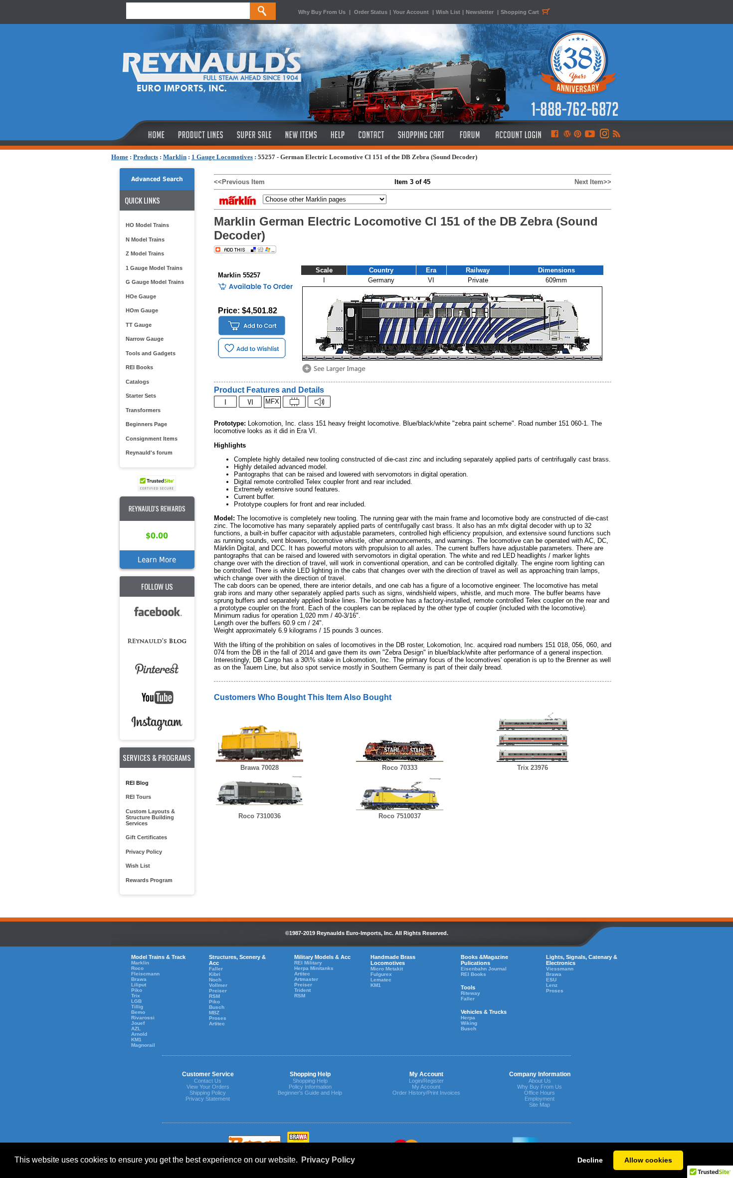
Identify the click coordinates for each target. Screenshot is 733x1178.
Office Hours (539, 1093)
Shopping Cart (520, 12)
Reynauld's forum (149, 453)
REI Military (308, 962)
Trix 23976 (532, 767)
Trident (302, 990)
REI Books (139, 367)
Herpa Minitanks (314, 968)
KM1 (136, 1039)
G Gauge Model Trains (155, 282)
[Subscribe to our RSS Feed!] (616, 135)
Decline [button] (590, 1160)
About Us (540, 1081)
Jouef (138, 1023)
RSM (214, 996)
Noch (215, 979)
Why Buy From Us (322, 12)
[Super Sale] (254, 135)
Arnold (139, 1034)
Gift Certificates (146, 837)
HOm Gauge (142, 310)
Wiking (469, 1023)
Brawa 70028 (259, 767)
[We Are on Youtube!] (590, 135)
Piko (136, 990)
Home (119, 157)
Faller (216, 968)
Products (145, 157)
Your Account (411, 12)
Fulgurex (381, 974)
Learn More (157, 559)
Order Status (370, 12)
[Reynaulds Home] (141, 135)
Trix (135, 995)
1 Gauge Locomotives (222, 157)
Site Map (539, 1105)
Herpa (468, 1017)
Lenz (551, 985)
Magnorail (143, 1045)
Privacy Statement (207, 1099)
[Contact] (372, 135)
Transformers (143, 410)
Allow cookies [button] (648, 1160)
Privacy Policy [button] (328, 1160)
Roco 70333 (399, 767)
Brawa (139, 979)
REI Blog (137, 783)
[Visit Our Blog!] (567, 135)
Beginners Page (146, 424)
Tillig (137, 1006)
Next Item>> (592, 182)
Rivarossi (143, 1017)
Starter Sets (141, 396)
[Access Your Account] (517, 135)
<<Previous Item (239, 182)
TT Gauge (139, 325)
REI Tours (138, 797)
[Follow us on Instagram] (603, 135)
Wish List (448, 12)
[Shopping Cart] (421, 135)
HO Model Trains (147, 225)
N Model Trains (145, 239)
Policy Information (310, 1087)
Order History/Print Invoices (426, 1093)
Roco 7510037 (399, 816)
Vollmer (218, 985)
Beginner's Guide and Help (310, 1093)
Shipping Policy (207, 1093)
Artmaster (306, 979)
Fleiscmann (145, 973)
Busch (216, 1007)
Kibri (214, 974)
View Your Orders (207, 1087)
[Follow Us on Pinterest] (577, 135)
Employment (539, 1099)
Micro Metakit (386, 968)
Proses (217, 1018)
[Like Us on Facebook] (554, 135)
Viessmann (559, 968)
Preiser (218, 990)
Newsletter (480, 12)
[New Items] (301, 135)
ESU (551, 979)
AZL (136, 1028)
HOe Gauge (141, 296)
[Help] (339, 135)
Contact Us (207, 1081)
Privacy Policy (144, 852)
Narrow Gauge (145, 339)
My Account (426, 1087)
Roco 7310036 (259, 816)
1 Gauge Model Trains (154, 268)
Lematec (380, 979)
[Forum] (469, 135)
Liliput (138, 984)
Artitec (217, 1023)
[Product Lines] (201, 135)
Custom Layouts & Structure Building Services (150, 817)
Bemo (138, 1012)
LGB (136, 1001)
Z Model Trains (145, 253)
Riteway (470, 993)
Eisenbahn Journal (484, 968)
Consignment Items (152, 439)
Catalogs (137, 382)
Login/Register (426, 1081)
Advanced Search (157, 179)
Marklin (174, 157)
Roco (137, 968)
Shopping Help (310, 1081)
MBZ (214, 1012)
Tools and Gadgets (151, 353)
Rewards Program (149, 880)
